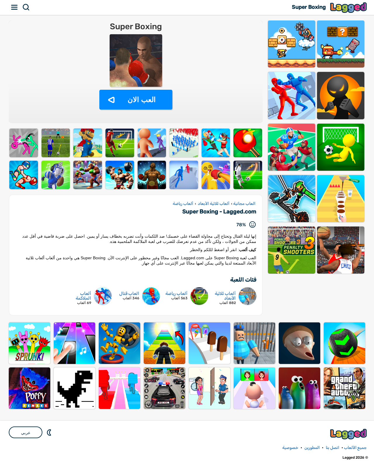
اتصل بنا (332, 447)
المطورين (312, 447)
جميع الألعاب (355, 447)
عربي (25, 432)
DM (50, 432)
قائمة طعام (14, 7)
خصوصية (290, 447)
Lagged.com (349, 433)
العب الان (142, 99)
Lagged (349, 7)
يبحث (26, 7)
